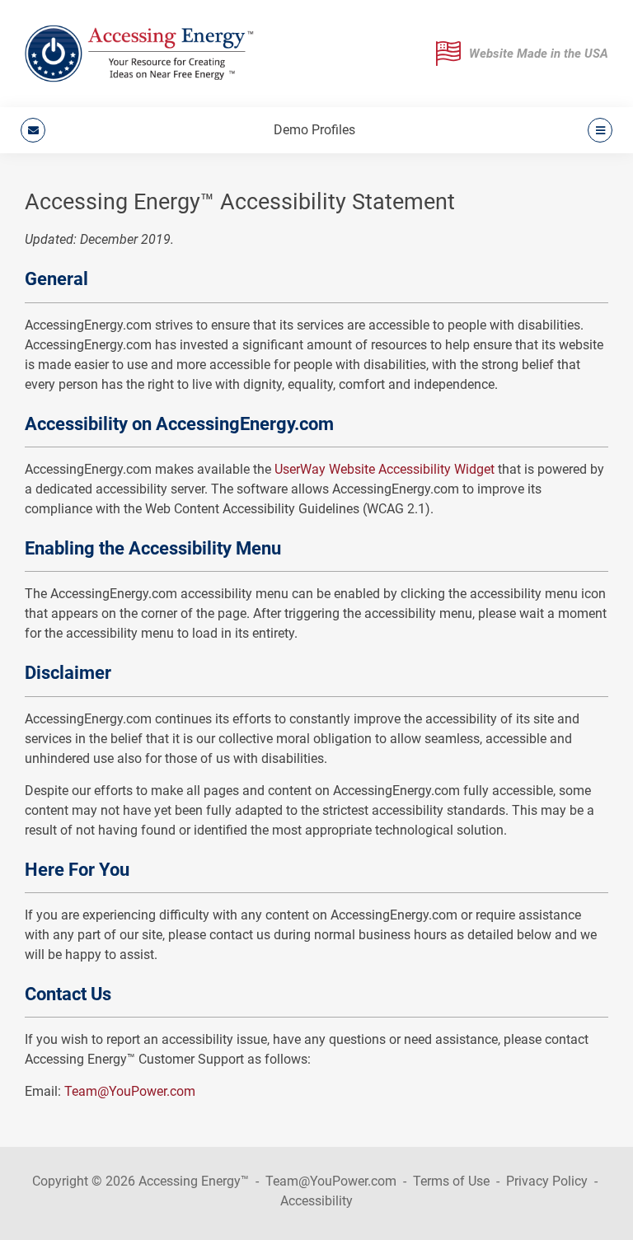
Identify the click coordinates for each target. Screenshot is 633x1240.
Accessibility (316, 1201)
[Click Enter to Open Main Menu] (597, 130)
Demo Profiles (314, 130)
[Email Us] (33, 130)
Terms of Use (451, 1181)
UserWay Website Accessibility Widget (384, 469)
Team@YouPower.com (129, 1091)
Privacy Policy (547, 1181)
